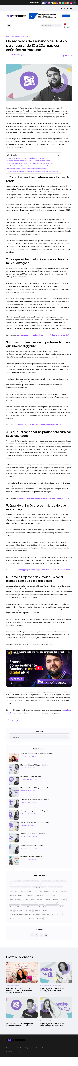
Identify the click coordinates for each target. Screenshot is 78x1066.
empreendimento (45, 891)
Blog (43, 1048)
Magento (63, 899)
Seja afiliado (29, 1048)
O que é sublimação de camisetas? (31, 907)
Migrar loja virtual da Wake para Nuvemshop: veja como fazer (52, 1025)
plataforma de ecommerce (50, 907)
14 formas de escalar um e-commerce (33, 834)
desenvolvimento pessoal (55, 887)
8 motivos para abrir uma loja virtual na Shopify (54, 880)
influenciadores (29, 895)
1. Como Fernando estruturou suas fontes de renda (26, 158)
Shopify (62, 907)
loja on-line (25, 899)
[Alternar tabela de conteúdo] (57, 155)
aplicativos (31, 884)
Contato (20, 1048)
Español (67, 27)
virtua (18, 918)
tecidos (45, 910)
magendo (55, 899)
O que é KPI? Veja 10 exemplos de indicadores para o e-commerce (19, 1025)
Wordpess (31, 918)
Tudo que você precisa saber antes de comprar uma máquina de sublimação (29, 914)
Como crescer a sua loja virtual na (31, 845)
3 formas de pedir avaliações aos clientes (34, 799)
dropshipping (13, 891)
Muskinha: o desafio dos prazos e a (32, 857)
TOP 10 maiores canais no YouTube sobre (34, 822)
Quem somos (10, 1048)
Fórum (38, 1048)
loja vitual (47, 899)
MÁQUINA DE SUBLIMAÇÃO (29, 903)
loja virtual (39, 899)
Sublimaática (28, 910)
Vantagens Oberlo (56, 914)
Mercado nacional (14, 903)
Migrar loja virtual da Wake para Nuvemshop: (35, 788)
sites (11, 910)
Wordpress (40, 918)
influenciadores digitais (42, 895)
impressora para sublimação (60, 891)
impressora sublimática (16, 895)
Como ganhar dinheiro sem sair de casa (20, 887)
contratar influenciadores (39, 887)
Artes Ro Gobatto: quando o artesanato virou (36, 754)
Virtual (24, 918)
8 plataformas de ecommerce (18, 884)
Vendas (12, 918)
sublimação (37, 910)
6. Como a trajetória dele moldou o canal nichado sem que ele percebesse (33, 171)
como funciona (46, 884)
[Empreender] (16, 16)
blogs (38, 884)
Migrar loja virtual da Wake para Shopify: (34, 765)
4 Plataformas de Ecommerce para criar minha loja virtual (24, 880)
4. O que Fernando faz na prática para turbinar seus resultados (30, 166)
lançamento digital (15, 899)
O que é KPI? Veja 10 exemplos (30, 776)
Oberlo (41, 903)
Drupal (35, 891)
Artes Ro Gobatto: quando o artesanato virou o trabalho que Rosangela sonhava (19, 991)
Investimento (54, 895)
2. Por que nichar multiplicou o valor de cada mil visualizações (29, 161)
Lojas (32, 899)
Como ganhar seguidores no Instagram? (34, 811)
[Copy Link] (71, 56)
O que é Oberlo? (14, 907)
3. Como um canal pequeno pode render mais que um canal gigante (31, 163)
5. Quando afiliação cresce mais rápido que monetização (27, 168)
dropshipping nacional (25, 891)
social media (19, 910)
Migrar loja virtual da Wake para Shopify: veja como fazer (52, 990)
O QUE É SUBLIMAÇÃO (52, 903)
